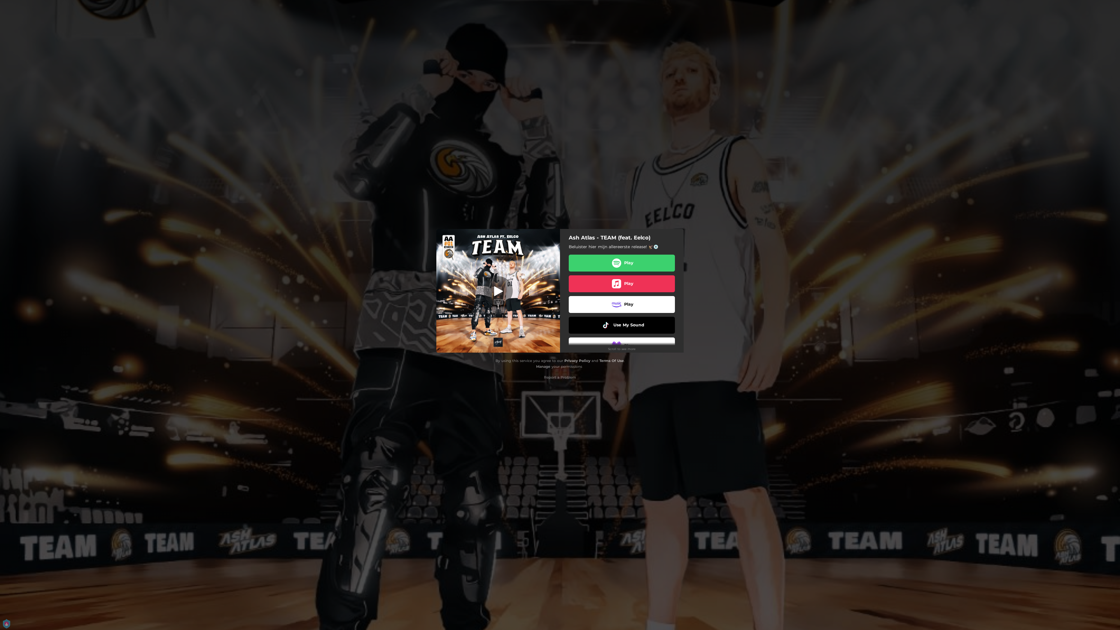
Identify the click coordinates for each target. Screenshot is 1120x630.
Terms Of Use (611, 360)
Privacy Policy (577, 360)
